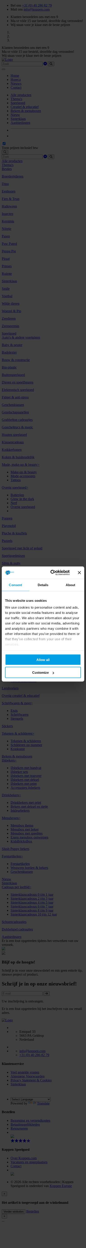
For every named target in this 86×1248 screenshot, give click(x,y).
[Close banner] (79, 572)
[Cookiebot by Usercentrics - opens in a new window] (52, 573)
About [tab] (70, 585)
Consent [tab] (15, 585)
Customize (40, 672)
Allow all (43, 659)
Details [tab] (43, 585)
